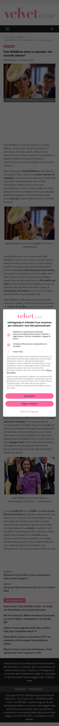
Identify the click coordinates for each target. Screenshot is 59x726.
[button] (30, 352)
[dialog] (29, 363)
